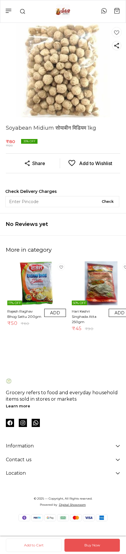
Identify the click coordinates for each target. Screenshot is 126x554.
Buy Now (92, 545)
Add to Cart (34, 545)
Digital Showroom (72, 505)
